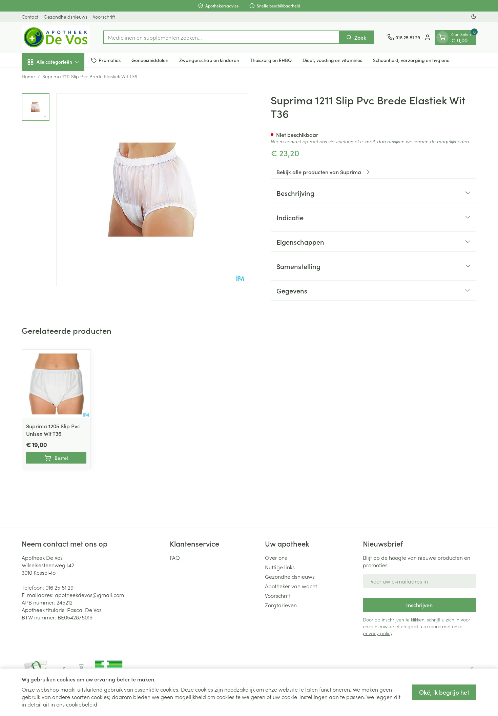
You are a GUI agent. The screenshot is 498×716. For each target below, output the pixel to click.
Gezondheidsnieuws (65, 16)
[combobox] (221, 37)
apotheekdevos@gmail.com (89, 594)
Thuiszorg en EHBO (271, 60)
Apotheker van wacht (291, 586)
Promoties (110, 60)
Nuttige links (280, 567)
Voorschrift (104, 16)
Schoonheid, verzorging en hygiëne (411, 60)
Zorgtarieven (281, 605)
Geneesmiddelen (149, 60)
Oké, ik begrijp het (444, 692)
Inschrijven (419, 605)
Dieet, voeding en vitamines (332, 60)
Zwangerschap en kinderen (209, 60)
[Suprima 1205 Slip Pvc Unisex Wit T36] (56, 384)
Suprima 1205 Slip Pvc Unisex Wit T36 (53, 429)
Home (28, 76)
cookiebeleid (81, 704)
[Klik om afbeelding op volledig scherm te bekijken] (153, 190)
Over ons (276, 557)
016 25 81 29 (59, 587)
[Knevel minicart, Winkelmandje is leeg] (442, 37)
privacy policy (377, 633)
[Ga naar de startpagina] (55, 37)
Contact (30, 16)
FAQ (175, 557)
